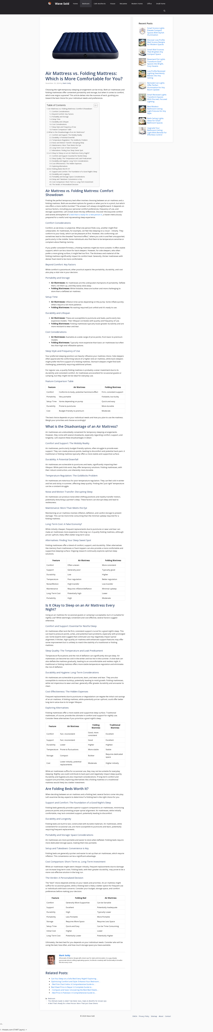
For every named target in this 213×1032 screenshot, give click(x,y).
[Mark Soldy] (51, 964)
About (161, 1016)
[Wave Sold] (49, 3)
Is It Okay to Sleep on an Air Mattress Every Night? (69, 153)
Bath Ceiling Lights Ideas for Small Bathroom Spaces (155, 120)
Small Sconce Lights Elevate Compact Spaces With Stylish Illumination (155, 31)
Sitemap (154, 1016)
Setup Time (56, 119)
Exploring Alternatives (60, 166)
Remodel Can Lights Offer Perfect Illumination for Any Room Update (156, 86)
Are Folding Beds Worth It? (59, 169)
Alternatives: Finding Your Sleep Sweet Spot (67, 150)
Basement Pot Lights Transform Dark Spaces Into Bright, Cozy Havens (156, 62)
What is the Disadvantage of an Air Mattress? (66, 132)
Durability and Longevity (60, 174)
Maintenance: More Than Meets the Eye (66, 145)
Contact (168, 1016)
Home (75, 3)
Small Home (160, 3)
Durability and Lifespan (60, 122)
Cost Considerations (59, 124)
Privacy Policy (144, 1016)
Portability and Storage (60, 117)
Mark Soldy (64, 955)
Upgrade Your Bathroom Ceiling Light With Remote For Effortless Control (157, 131)
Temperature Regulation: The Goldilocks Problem (70, 140)
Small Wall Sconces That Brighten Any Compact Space (155, 51)
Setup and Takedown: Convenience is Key (67, 179)
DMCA (134, 1016)
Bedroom (85, 3)
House (112, 3)
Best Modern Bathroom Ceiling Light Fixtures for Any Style (156, 110)
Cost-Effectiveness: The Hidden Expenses (67, 163)
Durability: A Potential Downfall (63, 137)
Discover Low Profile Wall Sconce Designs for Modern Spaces (156, 42)
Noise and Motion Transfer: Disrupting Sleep (68, 143)
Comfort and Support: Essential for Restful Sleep (69, 156)
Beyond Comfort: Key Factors (63, 114)
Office (149, 3)
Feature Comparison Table (61, 129)
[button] (164, 10)
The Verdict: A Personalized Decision (65, 184)
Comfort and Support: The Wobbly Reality (67, 135)
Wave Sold (62, 3)
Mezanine (123, 3)
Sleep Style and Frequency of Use (64, 127)
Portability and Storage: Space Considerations (68, 177)
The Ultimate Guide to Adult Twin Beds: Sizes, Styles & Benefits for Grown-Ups (77, 1001)
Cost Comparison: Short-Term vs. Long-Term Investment (72, 182)
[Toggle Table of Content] (94, 105)
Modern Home (137, 3)
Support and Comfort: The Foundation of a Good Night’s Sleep (74, 172)
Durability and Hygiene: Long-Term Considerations (70, 161)
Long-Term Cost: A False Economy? (65, 148)
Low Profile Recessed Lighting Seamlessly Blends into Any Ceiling (156, 74)
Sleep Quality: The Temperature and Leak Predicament (71, 158)
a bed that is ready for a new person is (85, 214)
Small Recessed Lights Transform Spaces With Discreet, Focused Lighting (157, 98)
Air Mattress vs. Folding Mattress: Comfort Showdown (70, 109)
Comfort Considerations (60, 111)
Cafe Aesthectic (100, 3)
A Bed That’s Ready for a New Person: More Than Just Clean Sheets (73, 1003)
